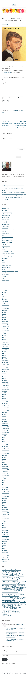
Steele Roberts (5, 264)
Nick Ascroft (14, 593)
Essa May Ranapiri (22, 581)
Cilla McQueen (11, 577)
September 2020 (5, 410)
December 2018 (5, 448)
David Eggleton (17, 579)
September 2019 (5, 432)
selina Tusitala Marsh (14, 604)
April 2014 (4, 548)
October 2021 (5, 387)
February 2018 (5, 466)
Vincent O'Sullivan (5, 615)
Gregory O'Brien (19, 583)
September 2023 (5, 348)
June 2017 (4, 480)
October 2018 (5, 452)
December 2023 (5, 342)
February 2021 (5, 401)
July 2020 (4, 414)
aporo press (4, 210)
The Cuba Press (5, 274)
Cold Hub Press (5, 222)
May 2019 (4, 439)
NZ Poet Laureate (6, 246)
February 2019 (5, 444)
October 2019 (5, 430)
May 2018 (4, 460)
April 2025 (4, 317)
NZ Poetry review (19, 594)
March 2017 (4, 486)
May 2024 (4, 337)
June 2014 (4, 545)
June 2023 (4, 353)
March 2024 (4, 341)
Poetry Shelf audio (5, 599)
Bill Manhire (14, 576)
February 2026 (5, 301)
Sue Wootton (5, 606)
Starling (3, 262)
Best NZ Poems (5, 217)
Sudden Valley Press (6, 265)
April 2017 (4, 484)
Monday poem (6, 592)
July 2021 (4, 392)
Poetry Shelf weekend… (11, 628)
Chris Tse (5, 577)
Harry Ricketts (12, 584)
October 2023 (5, 346)
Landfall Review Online (7, 240)
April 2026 (4, 298)
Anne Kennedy (6, 571)
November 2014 (5, 536)
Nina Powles (19, 593)
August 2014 (4, 541)
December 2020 (5, 405)
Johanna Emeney (5, 588)
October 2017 (5, 473)
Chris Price (21, 576)
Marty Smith (19, 589)
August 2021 (4, 391)
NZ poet (4, 594)
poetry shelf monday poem (14, 601)
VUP (10, 615)
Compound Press (6, 224)
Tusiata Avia (13, 609)
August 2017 (4, 477)
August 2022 (4, 371)
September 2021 (5, 389)
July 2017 (4, 478)
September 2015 (5, 518)
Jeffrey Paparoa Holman (7, 587)
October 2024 (5, 328)
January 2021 (5, 403)
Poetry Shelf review (6, 603)
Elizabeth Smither (13, 580)
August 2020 (4, 412)
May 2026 (4, 296)
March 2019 (4, 443)
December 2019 (5, 426)
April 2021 (4, 398)
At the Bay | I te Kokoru (7, 212)
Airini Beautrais (6, 570)
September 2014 (5, 539)
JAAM (3, 235)
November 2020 (5, 407)
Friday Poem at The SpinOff (8, 230)
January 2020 (5, 425)
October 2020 (5, 409)
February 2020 (5, 423)
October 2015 (5, 516)
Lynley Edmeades (6, 589)
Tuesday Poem (5, 280)
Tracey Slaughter (5, 608)
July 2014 (4, 543)
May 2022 (4, 376)
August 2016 (4, 498)
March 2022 (4, 380)
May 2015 (4, 525)
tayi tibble (11, 606)
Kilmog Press (5, 238)
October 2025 (5, 307)
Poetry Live (4, 255)
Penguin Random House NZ (8, 253)
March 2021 (4, 400)
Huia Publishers (5, 233)
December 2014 (5, 534)
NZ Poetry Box (5, 247)
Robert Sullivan (21, 603)
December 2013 (5, 554)
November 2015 (5, 514)
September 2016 (5, 496)
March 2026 (4, 299)
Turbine (3, 281)
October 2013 (5, 557)
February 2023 (5, 360)
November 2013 (5, 555)
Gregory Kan (11, 582)
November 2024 (5, 326)
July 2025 (4, 312)
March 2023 (4, 358)
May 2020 (4, 418)
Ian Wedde (23, 585)
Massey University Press (7, 242)
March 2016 (4, 507)
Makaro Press (13, 589)
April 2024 (4, 339)
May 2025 (4, 315)
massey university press (7, 590)
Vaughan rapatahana (8, 610)
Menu (14, 4)
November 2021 (5, 385)
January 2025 (5, 323)
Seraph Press (5, 258)
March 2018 (4, 464)
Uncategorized (16, 110)
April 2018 (4, 462)
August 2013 (4, 561)
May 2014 (4, 546)
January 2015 (5, 532)
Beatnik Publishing (6, 215)
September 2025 (5, 308)
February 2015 (5, 530)
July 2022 (4, 373)
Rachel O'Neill (14, 603)
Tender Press (5, 272)
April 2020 (4, 419)
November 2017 (5, 471)
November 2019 (5, 428)
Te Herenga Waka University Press (10, 271)
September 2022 (5, 369)
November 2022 (5, 366)
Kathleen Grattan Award (7, 237)
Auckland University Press (8, 213)
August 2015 (4, 520)
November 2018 (5, 450)
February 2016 (5, 509)
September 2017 (5, 475)
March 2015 (4, 529)
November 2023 (5, 344)
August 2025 (4, 310)
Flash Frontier (5, 228)
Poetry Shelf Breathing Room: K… (15, 636)
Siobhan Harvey (11, 605)
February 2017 (5, 487)
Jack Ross (4, 586)
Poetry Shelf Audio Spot (17, 599)
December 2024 (5, 324)
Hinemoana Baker (16, 585)
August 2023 (4, 349)
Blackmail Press (5, 219)
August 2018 (4, 455)
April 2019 (4, 441)
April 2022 (4, 378)
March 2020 (4, 421)
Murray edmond (14, 592)
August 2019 (4, 434)
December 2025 (5, 303)
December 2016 (5, 491)
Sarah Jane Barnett (6, 604)
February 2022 (5, 382)
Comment (21, 149)
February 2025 (5, 321)
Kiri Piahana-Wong (13, 588)
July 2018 (4, 457)
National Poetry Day (6, 593)
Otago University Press (7, 251)
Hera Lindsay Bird (6, 585)
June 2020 (4, 416)
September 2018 (5, 453)
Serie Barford (5, 605)
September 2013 (5, 559)
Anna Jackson (16, 570)
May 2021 (4, 396)
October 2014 (5, 537)
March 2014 (4, 550)
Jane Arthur (14, 586)
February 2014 (5, 552)
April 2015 (4, 527)
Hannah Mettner (5, 584)
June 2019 (4, 437)
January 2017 (5, 489)
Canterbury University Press (8, 221)
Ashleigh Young (6, 572)
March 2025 (4, 319)
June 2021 (4, 394)
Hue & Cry (4, 231)
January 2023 (5, 362)
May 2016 (4, 503)
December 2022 (5, 364)
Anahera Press (5, 208)
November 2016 (5, 493)
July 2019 (4, 435)
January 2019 (5, 446)
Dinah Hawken (5, 580)
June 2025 (4, 314)
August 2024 (4, 332)
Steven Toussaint (18, 605)
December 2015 (5, 512)
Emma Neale (7, 581)
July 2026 (4, 292)
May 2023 (4, 355)
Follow (4, 659)
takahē (3, 269)
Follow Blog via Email (7, 646)
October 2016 (5, 495)
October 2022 (5, 367)
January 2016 (5, 511)
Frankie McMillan (5, 583)
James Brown (9, 586)
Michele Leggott (17, 591)
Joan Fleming (23, 587)
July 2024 (4, 333)
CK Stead (17, 577)
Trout (3, 278)
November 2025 (5, 305)
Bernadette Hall (5, 576)
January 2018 (5, 468)
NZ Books (4, 244)
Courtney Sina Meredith (6, 579)
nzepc (3, 249)
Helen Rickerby (21, 584)
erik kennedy (15, 581)
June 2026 (4, 294)
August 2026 (4, 290)
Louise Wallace (21, 588)
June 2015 (4, 523)
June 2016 (4, 502)
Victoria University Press (11, 612)
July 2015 (4, 521)
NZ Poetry (11, 594)
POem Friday (22, 597)
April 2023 (4, 357)
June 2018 (4, 459)
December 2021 (5, 383)
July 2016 (4, 500)
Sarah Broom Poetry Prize (8, 256)
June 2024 (4, 335)
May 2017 (4, 482)
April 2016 (4, 505)
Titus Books (4, 276)
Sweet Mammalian (6, 267)
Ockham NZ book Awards (10, 596)
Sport (3, 260)
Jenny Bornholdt (16, 587)
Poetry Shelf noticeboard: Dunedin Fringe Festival (7, 123)
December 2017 (5, 469)
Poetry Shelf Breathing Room (8, 600)
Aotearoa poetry (15, 571)
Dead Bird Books (5, 226)
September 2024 (5, 330)
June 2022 (4, 375)
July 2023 (4, 351)
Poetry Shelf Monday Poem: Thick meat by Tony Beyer (14, 196)
